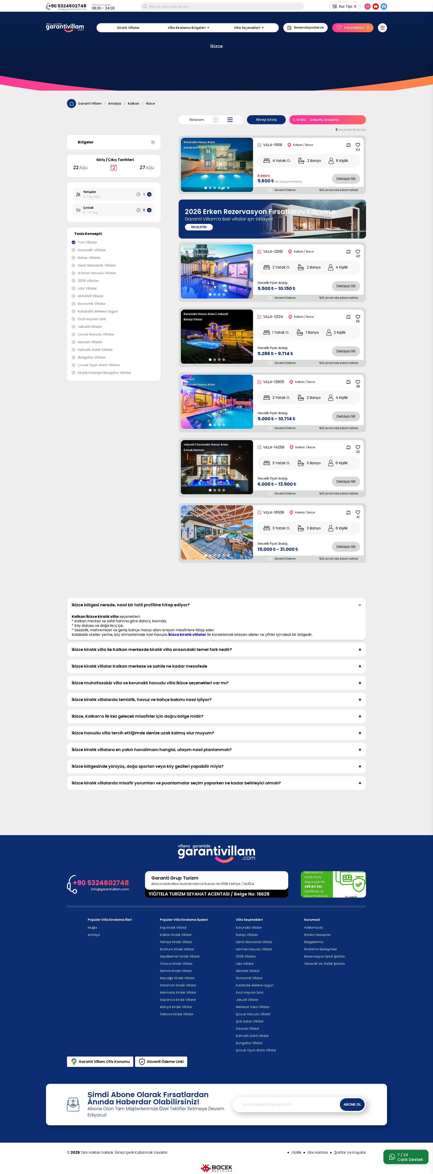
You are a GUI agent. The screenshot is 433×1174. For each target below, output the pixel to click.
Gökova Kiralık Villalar (176, 1014)
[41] (358, 512)
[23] (358, 447)
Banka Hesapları (317, 935)
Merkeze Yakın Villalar (252, 1007)
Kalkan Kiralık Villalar (176, 935)
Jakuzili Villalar (90, 326)
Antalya (114, 103)
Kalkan (133, 103)
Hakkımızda (313, 927)
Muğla (92, 927)
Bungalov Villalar (92, 357)
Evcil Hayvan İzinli (92, 319)
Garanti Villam (89, 103)
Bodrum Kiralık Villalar (177, 949)
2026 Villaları (88, 280)
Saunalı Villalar (90, 342)
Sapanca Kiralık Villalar (178, 999)
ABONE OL (352, 1104)
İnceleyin (199, 227)
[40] (358, 251)
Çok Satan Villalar (250, 1021)
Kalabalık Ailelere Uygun (98, 311)
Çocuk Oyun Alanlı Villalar (99, 365)
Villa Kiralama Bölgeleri (186, 27)
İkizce (150, 103)
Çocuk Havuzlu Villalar (96, 334)
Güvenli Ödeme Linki (165, 1061)
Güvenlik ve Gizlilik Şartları (324, 963)
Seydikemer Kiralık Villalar (180, 956)
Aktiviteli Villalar (91, 296)
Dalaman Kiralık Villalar (178, 985)
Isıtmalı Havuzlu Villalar (97, 273)
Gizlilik (296, 1152)
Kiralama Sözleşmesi (320, 949)
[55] (358, 317)
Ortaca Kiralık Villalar (176, 963)
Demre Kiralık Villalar (176, 971)
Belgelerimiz (313, 942)
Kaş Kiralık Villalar (173, 927)
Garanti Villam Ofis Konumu (104, 1061)
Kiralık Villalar (128, 27)
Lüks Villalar (87, 288)
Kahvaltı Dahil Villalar (95, 349)
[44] (358, 145)
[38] (358, 382)
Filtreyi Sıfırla (266, 119)
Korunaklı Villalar (92, 250)
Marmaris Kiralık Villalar (178, 992)
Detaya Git (346, 178)
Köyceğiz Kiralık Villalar (177, 978)
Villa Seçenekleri (247, 27)
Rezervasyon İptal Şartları (324, 956)
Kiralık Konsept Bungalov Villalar (104, 372)
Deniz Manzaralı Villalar (97, 265)
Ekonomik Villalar (92, 303)
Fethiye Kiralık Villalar (176, 942)
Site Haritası (318, 1152)
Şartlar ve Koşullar (350, 1152)
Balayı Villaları (89, 257)
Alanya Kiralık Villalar (176, 1007)
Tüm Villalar (87, 242)
